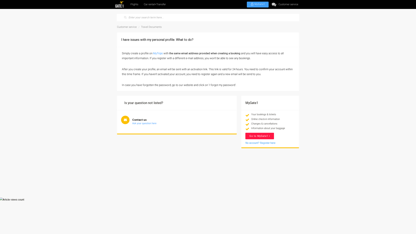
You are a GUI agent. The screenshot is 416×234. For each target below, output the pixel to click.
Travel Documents (151, 26)
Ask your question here (144, 123)
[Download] (202, 75)
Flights (134, 4)
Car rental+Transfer (155, 4)
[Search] (125, 17)
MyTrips (158, 53)
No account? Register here (260, 142)
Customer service (288, 4)
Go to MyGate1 (259, 136)
